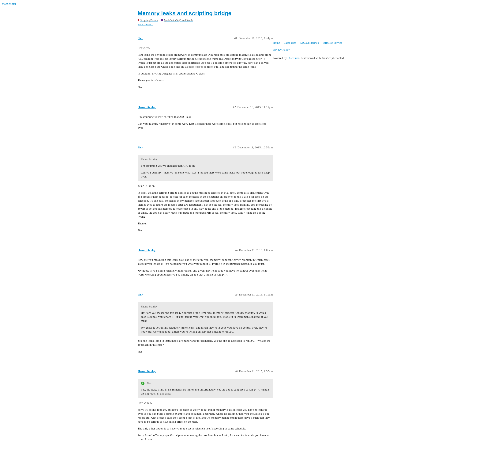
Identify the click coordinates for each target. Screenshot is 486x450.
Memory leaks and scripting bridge (184, 13)
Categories (290, 42)
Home (276, 42)
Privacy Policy (281, 49)
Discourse (293, 57)
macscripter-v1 (145, 24)
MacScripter (9, 3)
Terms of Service (332, 42)
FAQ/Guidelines (309, 42)
